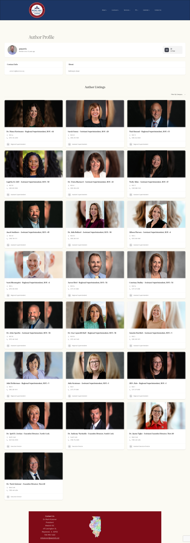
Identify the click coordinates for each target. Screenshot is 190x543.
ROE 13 (134, 135)
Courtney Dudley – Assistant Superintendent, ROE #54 (151, 282)
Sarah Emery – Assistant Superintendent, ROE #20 (88, 131)
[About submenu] (106, 10)
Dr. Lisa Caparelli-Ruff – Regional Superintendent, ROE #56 (92, 333)
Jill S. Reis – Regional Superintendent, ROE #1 (147, 383)
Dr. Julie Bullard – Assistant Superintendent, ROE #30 (90, 232)
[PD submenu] (137, 10)
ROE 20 (72, 135)
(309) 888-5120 (136, 188)
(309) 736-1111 (13, 238)
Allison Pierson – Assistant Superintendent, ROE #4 (150, 232)
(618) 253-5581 (74, 138)
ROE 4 (133, 236)
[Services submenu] (129, 10)
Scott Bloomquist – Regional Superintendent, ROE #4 (28, 282)
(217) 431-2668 (74, 289)
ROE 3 (133, 336)
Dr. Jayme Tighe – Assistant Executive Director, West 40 (151, 433)
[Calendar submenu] (149, 10)
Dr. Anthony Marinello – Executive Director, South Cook (91, 433)
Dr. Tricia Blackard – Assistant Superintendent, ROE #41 (91, 181)
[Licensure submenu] (118, 10)
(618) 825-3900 (13, 188)
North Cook (12, 437)
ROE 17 (134, 185)
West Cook (135, 437)
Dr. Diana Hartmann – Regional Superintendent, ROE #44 (30, 131)
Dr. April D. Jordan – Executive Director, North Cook (27, 433)
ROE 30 (72, 236)
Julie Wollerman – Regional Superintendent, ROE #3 (27, 383)
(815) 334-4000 (13, 138)
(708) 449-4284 (136, 440)
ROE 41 (72, 185)
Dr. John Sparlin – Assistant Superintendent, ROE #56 (28, 333)
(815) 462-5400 (13, 339)
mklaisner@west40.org (49, 538)
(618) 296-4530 (74, 188)
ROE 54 (72, 286)
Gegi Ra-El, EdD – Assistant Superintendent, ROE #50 (27, 181)
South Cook (73, 437)
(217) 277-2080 (74, 389)
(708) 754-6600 (74, 440)
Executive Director (16, 446)
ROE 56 (11, 336)
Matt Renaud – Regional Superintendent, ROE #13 (149, 131)
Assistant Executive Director (141, 446)
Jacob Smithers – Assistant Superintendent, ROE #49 (27, 232)
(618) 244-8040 (136, 138)
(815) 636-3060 (136, 238)
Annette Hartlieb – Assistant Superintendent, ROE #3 (150, 333)
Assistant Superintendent (79, 144)
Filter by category (176, 94)
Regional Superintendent (18, 144)
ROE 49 (11, 236)
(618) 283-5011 (74, 238)
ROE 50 (11, 185)
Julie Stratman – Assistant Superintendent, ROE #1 (88, 383)
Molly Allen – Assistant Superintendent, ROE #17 (148, 181)
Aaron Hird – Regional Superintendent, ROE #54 (87, 282)
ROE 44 (11, 135)
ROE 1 (72, 387)
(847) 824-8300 (13, 440)
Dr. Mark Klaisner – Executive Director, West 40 (25, 484)
